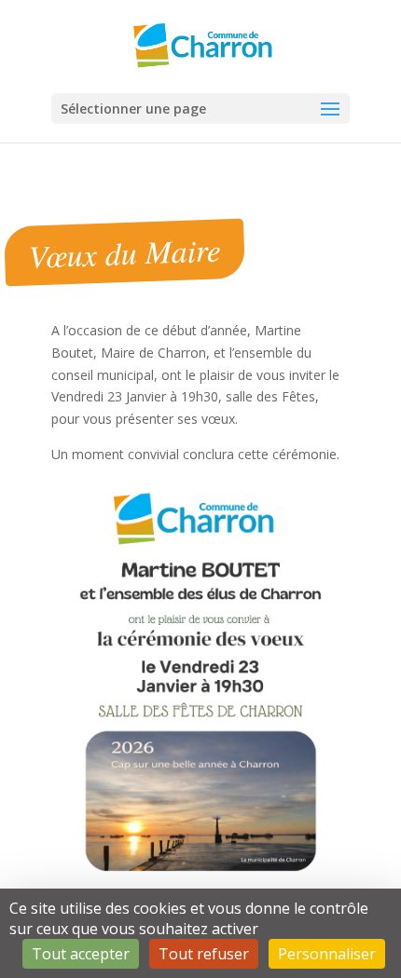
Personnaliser (327, 954)
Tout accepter (81, 954)
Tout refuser (204, 954)
